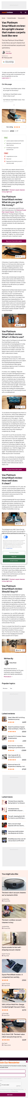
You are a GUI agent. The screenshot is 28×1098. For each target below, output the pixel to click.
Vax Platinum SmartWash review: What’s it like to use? (12, 95)
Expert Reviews (7, 12)
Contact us (5, 1060)
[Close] (24, 535)
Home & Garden (11, 18)
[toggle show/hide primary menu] (25, 12)
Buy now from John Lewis (14, 241)
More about (7, 676)
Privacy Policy (15, 1091)
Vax (11, 688)
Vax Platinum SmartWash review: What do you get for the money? (14, 89)
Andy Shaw (9, 53)
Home (3, 18)
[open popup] (23, 120)
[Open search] (21, 12)
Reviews (5, 688)
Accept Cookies (14, 560)
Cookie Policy (9, 548)
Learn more (5, 78)
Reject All (14, 556)
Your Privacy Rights (14, 552)
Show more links (14, 105)
